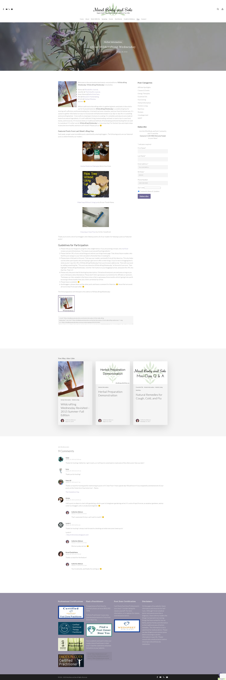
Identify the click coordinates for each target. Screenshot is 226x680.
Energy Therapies (144, 93)
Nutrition (141, 109)
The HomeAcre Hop (72, 492)
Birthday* (141, 172)
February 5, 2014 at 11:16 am (79, 513)
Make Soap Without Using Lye (87, 202)
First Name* (142, 148)
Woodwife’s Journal (91, 90)
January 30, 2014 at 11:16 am (73, 554)
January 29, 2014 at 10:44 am (73, 500)
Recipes (140, 112)
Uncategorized (143, 115)
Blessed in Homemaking (90, 97)
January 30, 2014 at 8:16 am (73, 525)
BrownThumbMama (72, 552)
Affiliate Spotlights (144, 87)
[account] (222, 9)
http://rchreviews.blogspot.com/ (78, 535)
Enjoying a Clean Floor (88, 232)
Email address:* (143, 164)
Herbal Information (113, 42)
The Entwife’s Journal (92, 92)
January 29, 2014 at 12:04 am (73, 459)
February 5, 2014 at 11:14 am (79, 542)
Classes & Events (144, 90)
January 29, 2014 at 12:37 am (73, 471)
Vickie (67, 458)
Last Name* (141, 156)
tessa (67, 469)
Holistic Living (143, 106)
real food (125, 249)
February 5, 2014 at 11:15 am (79, 565)
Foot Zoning (142, 100)
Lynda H (68, 523)
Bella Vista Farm (93, 94)
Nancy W (68, 480)
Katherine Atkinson (105, 52)
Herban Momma (89, 99)
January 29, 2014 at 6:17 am (73, 482)
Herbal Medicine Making (88, 166)
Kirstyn (68, 498)
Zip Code (141, 188)
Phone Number (143, 180)
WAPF (140, 118)
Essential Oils (142, 97)
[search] (218, 9)
